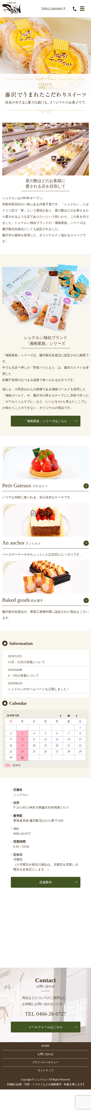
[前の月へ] (57, 715)
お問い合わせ (45, 1054)
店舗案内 (45, 882)
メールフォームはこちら (45, 1027)
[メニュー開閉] (82, 8)
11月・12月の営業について (26, 662)
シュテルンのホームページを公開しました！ (39, 689)
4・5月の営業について (23, 675)
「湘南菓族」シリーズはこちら (45, 421)
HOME (45, 1045)
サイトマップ (45, 1070)
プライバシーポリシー (45, 1062)
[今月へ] (68, 715)
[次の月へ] (80, 715)
